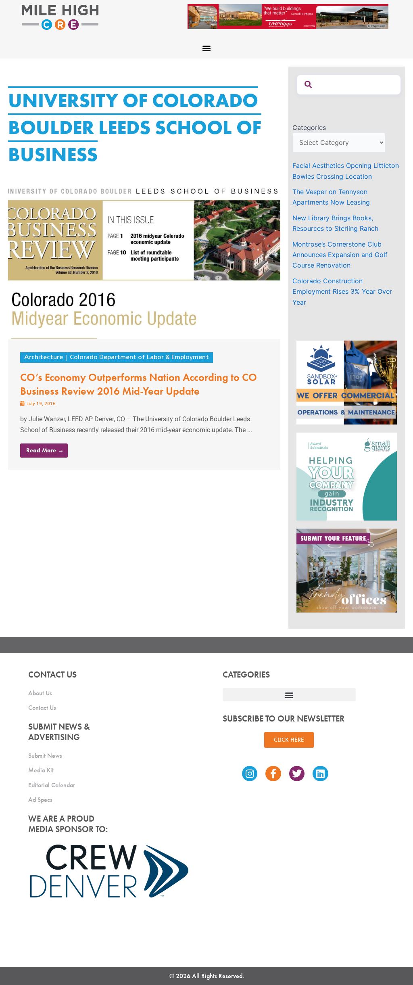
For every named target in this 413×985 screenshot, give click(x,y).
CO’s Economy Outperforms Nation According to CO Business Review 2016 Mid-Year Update (138, 384)
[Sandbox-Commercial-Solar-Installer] (346, 382)
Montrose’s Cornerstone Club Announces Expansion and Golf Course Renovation (340, 255)
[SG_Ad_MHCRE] (346, 476)
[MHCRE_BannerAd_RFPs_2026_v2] (306, 16)
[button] (206, 47)
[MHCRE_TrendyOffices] (346, 570)
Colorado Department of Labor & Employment (139, 357)
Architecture (43, 357)
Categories (309, 127)
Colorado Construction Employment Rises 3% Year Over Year (342, 291)
